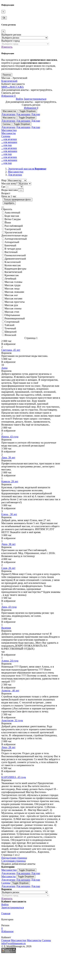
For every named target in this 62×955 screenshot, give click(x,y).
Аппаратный (12, 242)
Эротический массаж (27, 168)
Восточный (11, 252)
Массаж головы (13, 281)
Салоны (6, 124)
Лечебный (10, 278)
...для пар (6, 145)
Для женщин (23, 114)
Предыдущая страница (14, 857)
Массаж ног (11, 295)
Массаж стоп (12, 311)
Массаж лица (12, 288)
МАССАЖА (12, 86)
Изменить (6, 46)
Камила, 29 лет (9, 481)
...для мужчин (9, 139)
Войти (19, 98)
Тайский (9, 325)
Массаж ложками (14, 291)
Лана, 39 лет (8, 457)
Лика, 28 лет (8, 747)
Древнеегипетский (15, 258)
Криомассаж (12, 275)
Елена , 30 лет (9, 514)
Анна (4, 367)
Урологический (13, 232)
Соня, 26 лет (8, 568)
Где (3, 186)
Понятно (7, 75)
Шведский (11, 331)
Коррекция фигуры (15, 268)
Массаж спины (13, 308)
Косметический (13, 272)
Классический (9, 81)
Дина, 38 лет (8, 544)
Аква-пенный (12, 212)
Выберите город (10, 40)
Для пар (35, 114)
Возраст (5, 193)
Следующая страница (13, 860)
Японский (10, 335)
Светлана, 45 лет (10, 350)
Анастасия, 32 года (12, 720)
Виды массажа (9, 190)
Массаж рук (11, 305)
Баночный (10, 245)
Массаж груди (13, 285)
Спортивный (12, 321)
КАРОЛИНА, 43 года (13, 777)
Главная (5, 913)
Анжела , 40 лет (10, 690)
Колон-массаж (13, 265)
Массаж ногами (13, 298)
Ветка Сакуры (13, 219)
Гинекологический (15, 255)
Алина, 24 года (9, 660)
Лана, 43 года (9, 606)
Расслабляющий (14, 225)
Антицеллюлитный (16, 238)
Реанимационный (15, 318)
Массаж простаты (15, 301)
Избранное (8, 95)
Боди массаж (12, 215)
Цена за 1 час (8, 196)
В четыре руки (13, 248)
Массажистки (9, 111)
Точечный (10, 328)
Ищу (4, 180)
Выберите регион (11, 34)
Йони (8, 222)
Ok (4, 18)
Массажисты (9, 117)
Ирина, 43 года (9, 436)
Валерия (6, 627)
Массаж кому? (9, 183)
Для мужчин (8, 114)
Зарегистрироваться (35, 98)
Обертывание (12, 315)
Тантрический (13, 229)
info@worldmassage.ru (13, 943)
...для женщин (9, 142)
